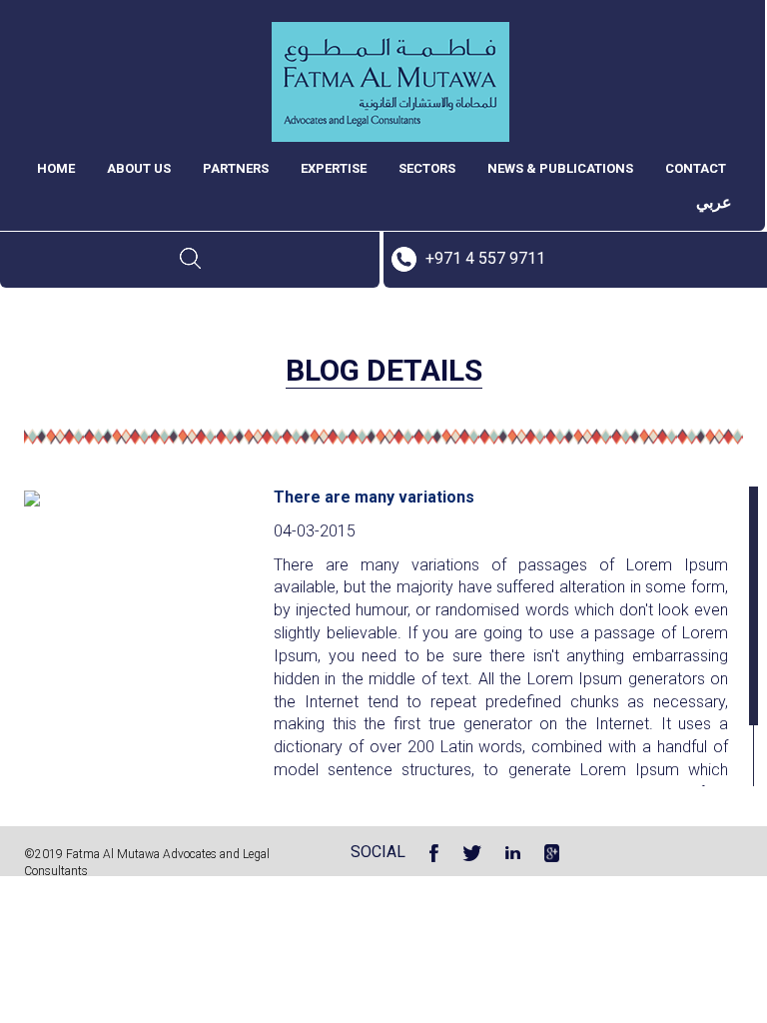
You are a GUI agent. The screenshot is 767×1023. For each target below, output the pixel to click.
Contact (695, 168)
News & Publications (560, 168)
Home (56, 168)
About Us (139, 168)
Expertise (334, 168)
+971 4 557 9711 (485, 258)
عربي (714, 202)
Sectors (426, 168)
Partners (236, 168)
